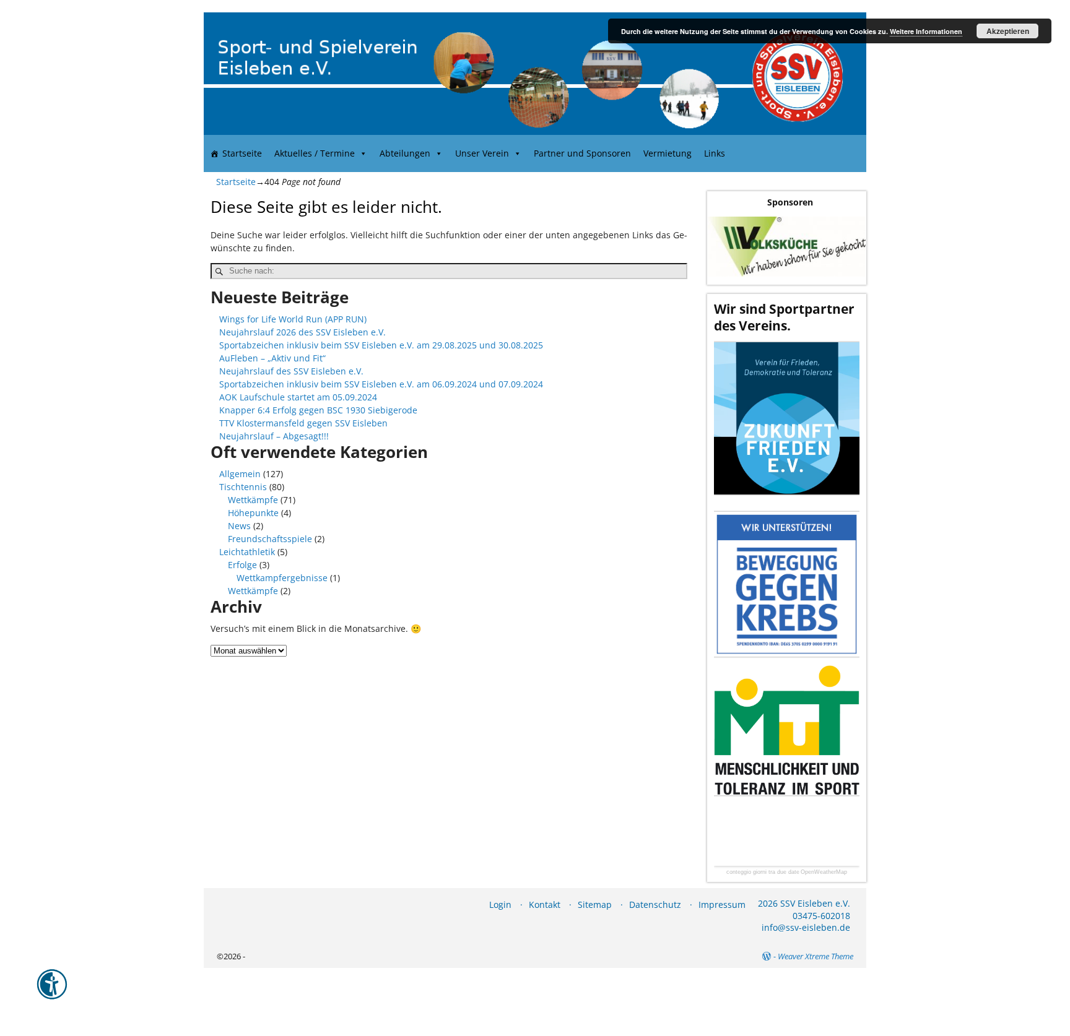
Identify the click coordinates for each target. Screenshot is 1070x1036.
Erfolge (242, 565)
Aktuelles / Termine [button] (314, 153)
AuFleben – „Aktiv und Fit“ (272, 358)
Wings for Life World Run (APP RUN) (293, 319)
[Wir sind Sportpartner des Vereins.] (786, 418)
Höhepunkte (253, 513)
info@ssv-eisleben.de (806, 927)
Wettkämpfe (253, 500)
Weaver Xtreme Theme (815, 956)
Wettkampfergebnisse (282, 578)
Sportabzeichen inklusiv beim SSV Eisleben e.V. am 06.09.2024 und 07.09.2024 (381, 384)
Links (714, 153)
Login (500, 904)
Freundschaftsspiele (270, 539)
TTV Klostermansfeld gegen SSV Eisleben (303, 423)
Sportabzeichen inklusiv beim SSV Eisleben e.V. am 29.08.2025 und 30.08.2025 (381, 345)
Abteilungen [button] (405, 153)
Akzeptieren (1007, 31)
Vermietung (667, 153)
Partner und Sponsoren (582, 153)
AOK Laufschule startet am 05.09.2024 (298, 397)
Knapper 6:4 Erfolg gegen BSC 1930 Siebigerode (318, 410)
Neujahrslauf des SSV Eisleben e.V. (291, 371)
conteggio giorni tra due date (762, 872)
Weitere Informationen (926, 31)
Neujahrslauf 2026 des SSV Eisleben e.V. (302, 332)
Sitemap (595, 904)
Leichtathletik (247, 552)
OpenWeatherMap (824, 872)
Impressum (722, 904)
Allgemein (240, 474)
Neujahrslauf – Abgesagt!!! (274, 436)
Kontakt (544, 904)
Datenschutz (655, 904)
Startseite (242, 153)
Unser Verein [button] (482, 153)
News (239, 526)
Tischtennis (243, 487)
